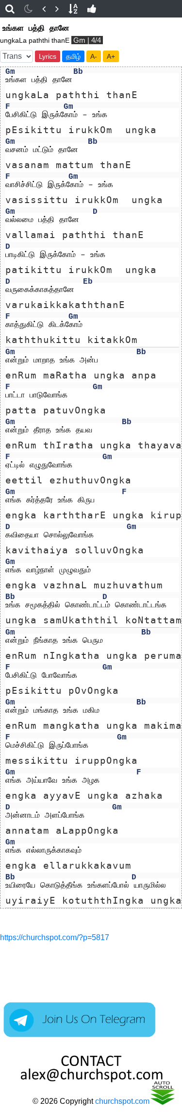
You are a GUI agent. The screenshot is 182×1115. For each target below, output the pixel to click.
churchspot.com (122, 1101)
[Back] (44, 8)
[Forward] (57, 8)
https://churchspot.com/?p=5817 (54, 937)
